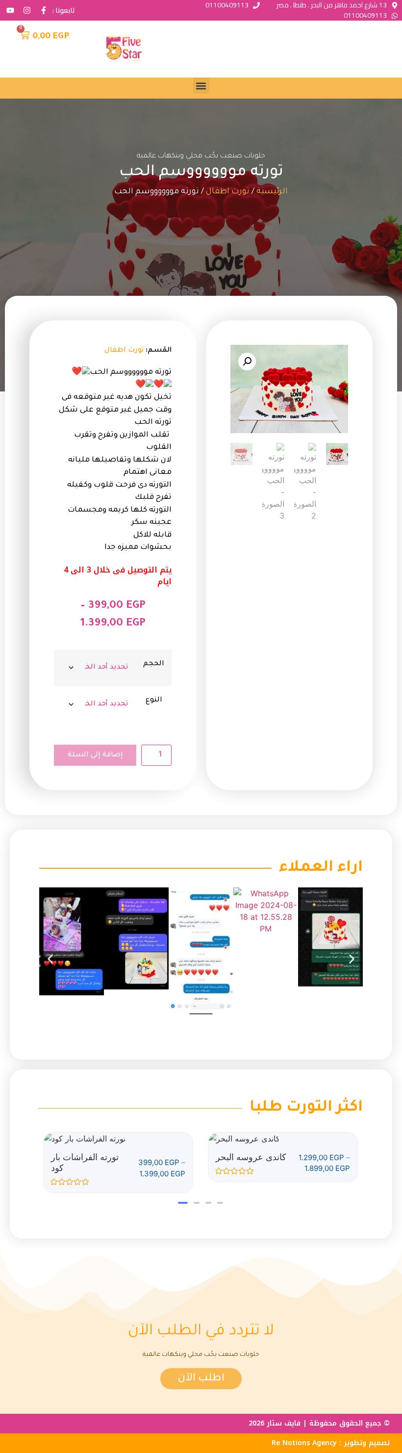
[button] (201, 86)
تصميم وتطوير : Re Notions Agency (331, 1443)
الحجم (153, 664)
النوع (154, 700)
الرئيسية (272, 191)
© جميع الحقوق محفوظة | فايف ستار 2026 (319, 1423)
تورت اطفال (228, 191)
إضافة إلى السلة (95, 755)
